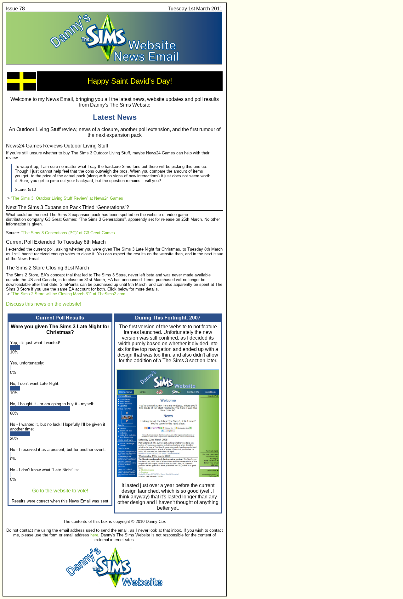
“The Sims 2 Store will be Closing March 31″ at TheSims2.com (68, 293)
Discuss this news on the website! (43, 304)
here (94, 535)
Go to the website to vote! (60, 490)
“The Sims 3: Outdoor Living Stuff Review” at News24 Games (67, 198)
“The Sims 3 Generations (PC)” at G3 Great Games (68, 232)
